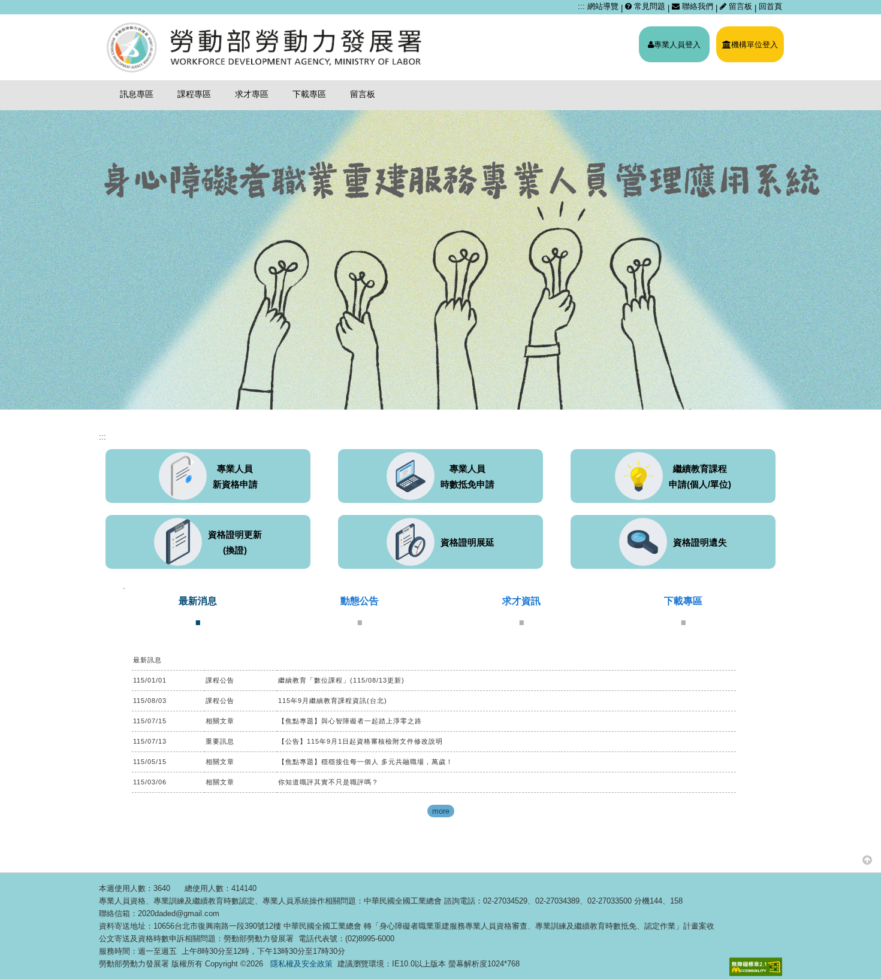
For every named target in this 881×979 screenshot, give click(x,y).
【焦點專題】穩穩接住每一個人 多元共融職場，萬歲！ (365, 761)
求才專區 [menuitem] (251, 94)
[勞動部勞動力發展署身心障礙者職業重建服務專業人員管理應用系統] (265, 47)
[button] (867, 859)
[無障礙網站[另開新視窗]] (755, 966)
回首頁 (770, 6)
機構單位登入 (754, 44)
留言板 (740, 6)
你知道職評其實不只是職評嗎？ (328, 782)
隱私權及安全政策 (301, 963)
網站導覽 (602, 6)
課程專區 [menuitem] (194, 94)
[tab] (198, 610)
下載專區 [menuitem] (309, 94)
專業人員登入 (677, 44)
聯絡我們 (696, 6)
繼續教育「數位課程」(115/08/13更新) (341, 680)
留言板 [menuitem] (362, 94)
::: (581, 6)
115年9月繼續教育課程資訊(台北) (332, 700)
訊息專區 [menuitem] (136, 94)
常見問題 (648, 6)
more (440, 811)
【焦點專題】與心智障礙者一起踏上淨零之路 (350, 721)
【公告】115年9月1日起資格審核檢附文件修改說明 (360, 741)
